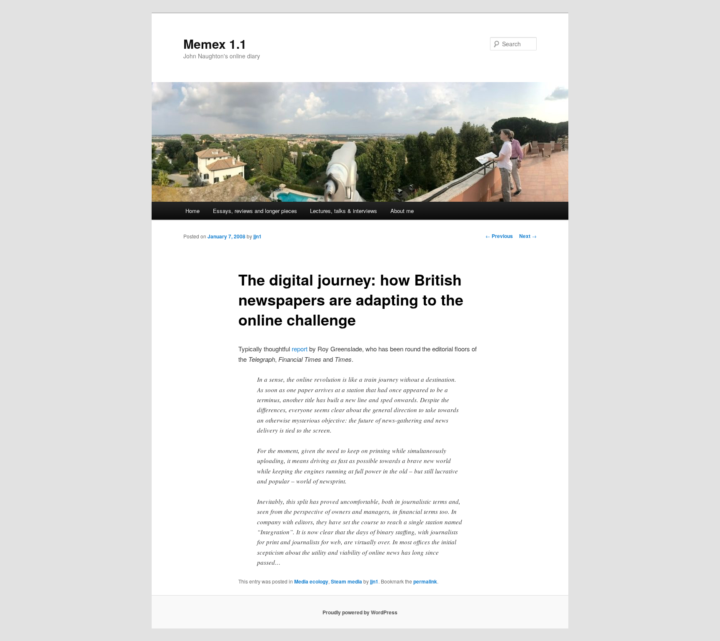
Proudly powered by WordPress (360, 612)
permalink (425, 581)
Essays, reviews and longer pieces (255, 211)
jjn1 (257, 236)
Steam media (346, 581)
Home (192, 211)
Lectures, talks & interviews (343, 211)
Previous (499, 236)
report (300, 348)
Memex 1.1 (215, 44)
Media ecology (311, 581)
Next (528, 236)
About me (402, 211)
